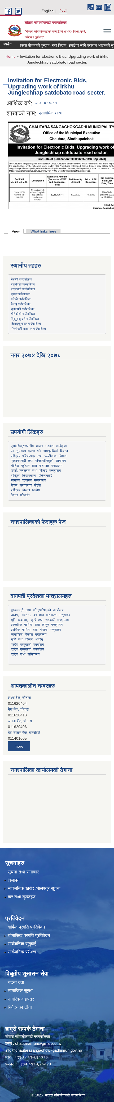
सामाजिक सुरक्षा (20, 990)
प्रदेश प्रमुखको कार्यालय (27, 644)
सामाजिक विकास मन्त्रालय (28, 634)
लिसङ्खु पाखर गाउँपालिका (26, 323)
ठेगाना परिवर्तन (20, 495)
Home (11, 56)
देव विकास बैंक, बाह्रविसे (24, 732)
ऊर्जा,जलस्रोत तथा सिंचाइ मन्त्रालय (36, 470)
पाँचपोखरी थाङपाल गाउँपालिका (28, 328)
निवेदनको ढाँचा (20, 1007)
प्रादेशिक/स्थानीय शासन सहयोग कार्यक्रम (39, 446)
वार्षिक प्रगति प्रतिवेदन (26, 927)
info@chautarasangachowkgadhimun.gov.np (43, 1050)
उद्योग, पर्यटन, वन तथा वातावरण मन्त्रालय (40, 615)
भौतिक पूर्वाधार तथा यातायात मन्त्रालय (36, 466)
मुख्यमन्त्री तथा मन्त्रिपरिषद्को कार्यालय (37, 610)
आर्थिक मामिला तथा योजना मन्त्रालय (36, 630)
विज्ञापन (14, 880)
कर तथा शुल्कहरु (22, 896)
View (18, 231)
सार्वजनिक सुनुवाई (22, 943)
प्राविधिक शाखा (51, 113)
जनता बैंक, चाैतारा (20, 721)
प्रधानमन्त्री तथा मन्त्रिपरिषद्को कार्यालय (38, 461)
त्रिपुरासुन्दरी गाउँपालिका (25, 318)
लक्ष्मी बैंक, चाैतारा (19, 697)
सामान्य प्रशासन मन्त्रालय (28, 480)
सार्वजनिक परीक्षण (22, 951)
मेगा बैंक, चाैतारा (18, 709)
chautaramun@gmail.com (37, 1043)
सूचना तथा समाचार (23, 872)
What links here (43, 231)
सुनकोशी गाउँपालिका (22, 309)
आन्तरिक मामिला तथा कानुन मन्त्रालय (37, 625)
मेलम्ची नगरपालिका (21, 279)
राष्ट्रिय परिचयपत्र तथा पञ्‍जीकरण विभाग (39, 456)
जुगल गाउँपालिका (20, 294)
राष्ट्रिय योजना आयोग (25, 490)
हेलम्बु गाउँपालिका (20, 304)
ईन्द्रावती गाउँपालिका (23, 289)
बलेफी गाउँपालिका (21, 299)
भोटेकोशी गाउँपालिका (23, 313)
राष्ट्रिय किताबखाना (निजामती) (32, 476)
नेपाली (63, 11)
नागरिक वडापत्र (21, 999)
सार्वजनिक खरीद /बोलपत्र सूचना (34, 888)
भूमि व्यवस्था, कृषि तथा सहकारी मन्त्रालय (40, 620)
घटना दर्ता (16, 982)
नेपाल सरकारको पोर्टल (26, 485)
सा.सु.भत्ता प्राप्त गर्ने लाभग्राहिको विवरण (39, 451)
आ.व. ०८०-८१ (46, 103)
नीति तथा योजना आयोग (27, 639)
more (19, 746)
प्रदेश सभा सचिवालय (25, 654)
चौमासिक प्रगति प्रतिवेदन (29, 935)
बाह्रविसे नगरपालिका (23, 284)
